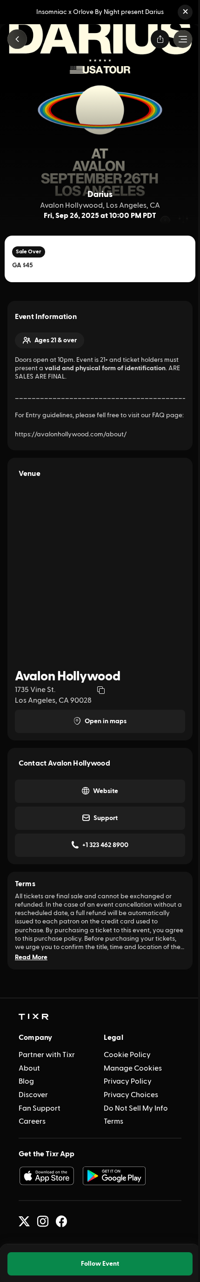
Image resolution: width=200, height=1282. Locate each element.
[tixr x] (24, 1221)
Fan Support (39, 1108)
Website (105, 791)
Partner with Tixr (47, 1054)
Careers (32, 1121)
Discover (33, 1095)
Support (105, 818)
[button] (185, 12)
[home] (33, 1017)
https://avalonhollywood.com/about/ (71, 434)
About (29, 1068)
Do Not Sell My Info (136, 1108)
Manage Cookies (133, 1068)
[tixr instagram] (42, 1221)
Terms (113, 1121)
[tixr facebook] (61, 1221)
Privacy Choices (131, 1095)
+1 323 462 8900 (105, 845)
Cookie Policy (127, 1054)
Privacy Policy (128, 1081)
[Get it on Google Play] (114, 1176)
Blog (26, 1081)
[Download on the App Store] (46, 1176)
